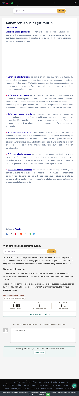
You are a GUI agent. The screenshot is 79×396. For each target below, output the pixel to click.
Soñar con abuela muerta (18, 95)
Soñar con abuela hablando (19, 154)
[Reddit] (21, 234)
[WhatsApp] (30, 234)
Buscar (61, 11)
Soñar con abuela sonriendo (20, 170)
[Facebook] (7, 234)
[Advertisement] (39, 60)
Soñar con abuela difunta (20, 114)
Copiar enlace (39, 353)
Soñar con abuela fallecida (19, 77)
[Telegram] (34, 234)
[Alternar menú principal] (74, 3)
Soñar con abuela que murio (17, 32)
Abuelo (18, 229)
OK (48, 394)
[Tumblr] (25, 234)
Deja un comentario (11, 27)
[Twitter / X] (12, 234)
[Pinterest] (16, 234)
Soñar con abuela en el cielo (20, 132)
